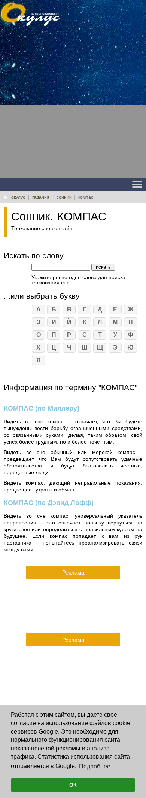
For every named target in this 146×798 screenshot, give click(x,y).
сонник (64, 197)
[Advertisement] (73, 105)
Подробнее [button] (94, 766)
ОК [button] (73, 785)
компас (85, 197)
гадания (40, 197)
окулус (18, 197)
